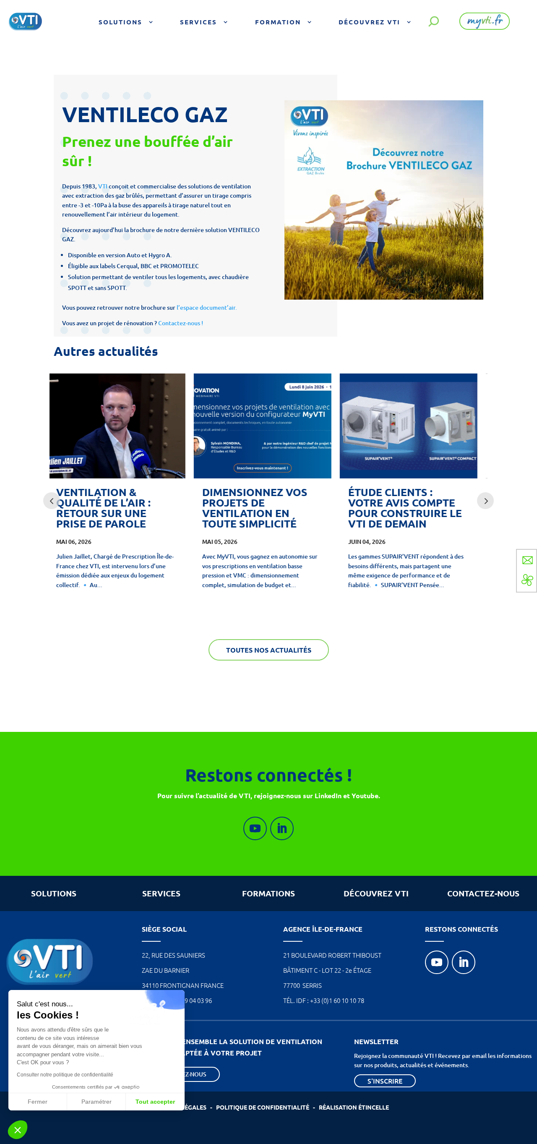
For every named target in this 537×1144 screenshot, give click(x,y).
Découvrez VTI (369, 22)
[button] (18, 1130)
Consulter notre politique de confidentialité (65, 1075)
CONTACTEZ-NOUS (483, 893)
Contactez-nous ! (181, 323)
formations (268, 893)
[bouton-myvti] (484, 27)
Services (198, 22)
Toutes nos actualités (268, 649)
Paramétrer (96, 1101)
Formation (278, 22)
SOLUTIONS (53, 893)
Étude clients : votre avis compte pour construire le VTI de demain (265, 508)
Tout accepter (155, 1101)
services (161, 893)
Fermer (37, 1101)
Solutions (120, 22)
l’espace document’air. (207, 307)
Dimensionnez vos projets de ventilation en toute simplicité (114, 508)
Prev (51, 500)
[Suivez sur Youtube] (255, 828)
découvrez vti (376, 893)
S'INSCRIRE (385, 1080)
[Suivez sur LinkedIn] (282, 828)
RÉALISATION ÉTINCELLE (354, 1107)
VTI (102, 186)
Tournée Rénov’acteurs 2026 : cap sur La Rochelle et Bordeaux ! (413, 508)
